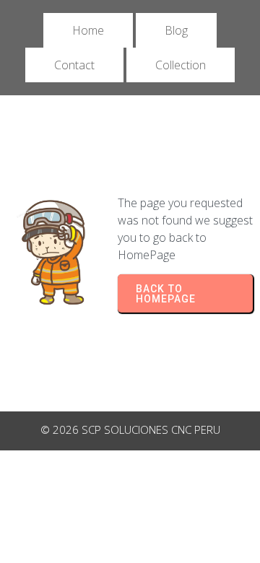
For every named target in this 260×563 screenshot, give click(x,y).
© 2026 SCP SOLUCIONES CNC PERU (130, 429)
